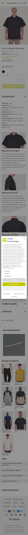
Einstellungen (7, 293)
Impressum (14, 296)
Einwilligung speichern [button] (14, 288)
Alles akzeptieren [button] (14, 284)
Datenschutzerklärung (19, 293)
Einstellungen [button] (5, 266)
